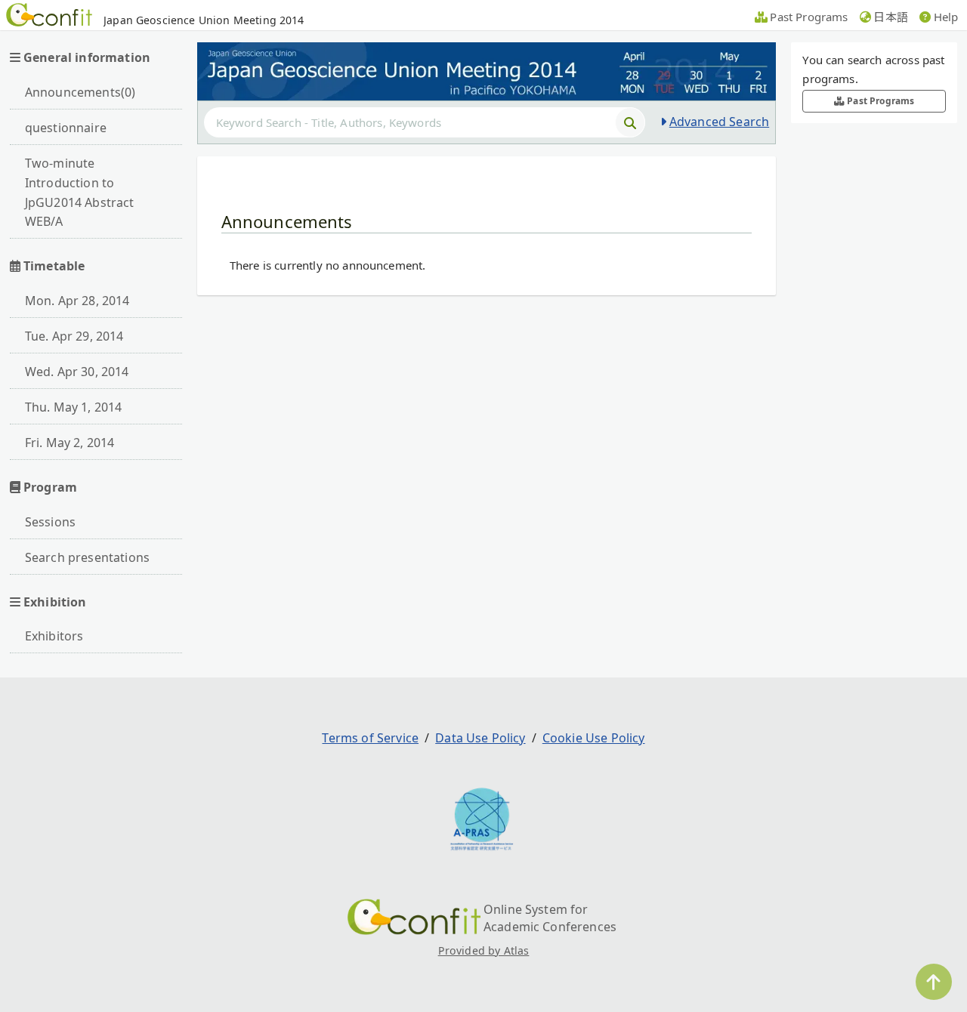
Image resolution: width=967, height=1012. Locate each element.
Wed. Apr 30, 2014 (77, 371)
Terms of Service (370, 738)
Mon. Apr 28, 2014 (77, 300)
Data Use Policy (480, 738)
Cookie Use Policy (593, 738)
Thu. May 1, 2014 (73, 407)
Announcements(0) (80, 92)
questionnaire (66, 127)
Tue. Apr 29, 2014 (74, 336)
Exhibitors (54, 636)
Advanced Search (719, 121)
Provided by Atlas (484, 950)
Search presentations (87, 557)
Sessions (50, 522)
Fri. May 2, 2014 (70, 442)
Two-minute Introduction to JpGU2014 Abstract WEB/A (79, 192)
